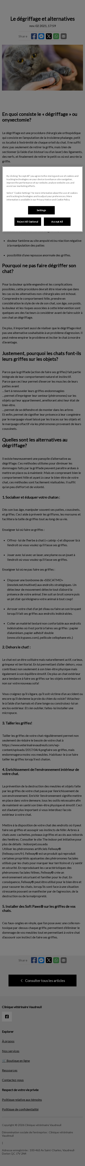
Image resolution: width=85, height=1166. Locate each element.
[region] (42, 199)
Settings (41, 210)
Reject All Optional (27, 221)
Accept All (57, 221)
